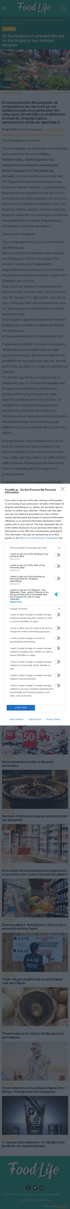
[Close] (64, 490)
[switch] (57, 555)
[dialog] (35, 604)
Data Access (35, 719)
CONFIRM (21, 707)
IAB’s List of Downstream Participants (39, 538)
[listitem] (35, 548)
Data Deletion (17, 719)
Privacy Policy (53, 719)
